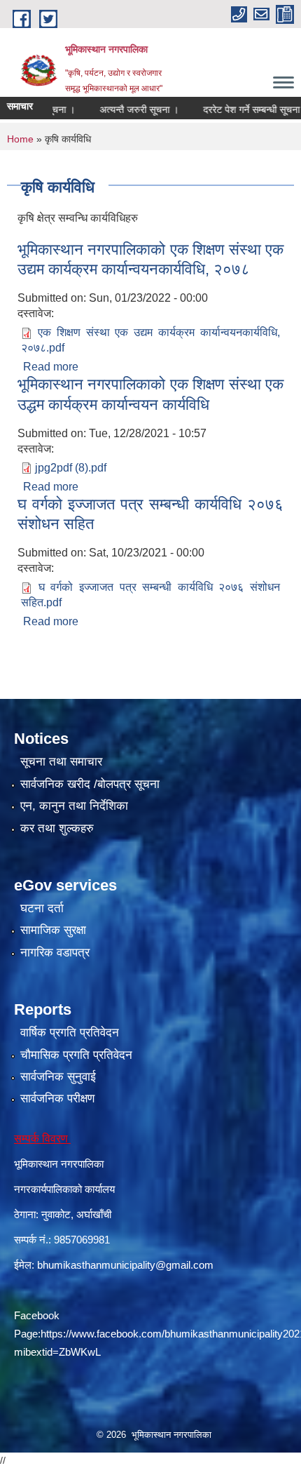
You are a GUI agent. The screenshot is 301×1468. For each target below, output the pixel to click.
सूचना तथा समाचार (61, 761)
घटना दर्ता (42, 908)
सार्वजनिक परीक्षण (57, 1098)
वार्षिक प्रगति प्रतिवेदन (69, 1032)
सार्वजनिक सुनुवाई (58, 1076)
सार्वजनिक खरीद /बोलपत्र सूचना (90, 784)
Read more (50, 367)
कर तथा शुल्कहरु (57, 828)
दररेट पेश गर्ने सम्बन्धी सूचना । (242, 109)
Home (20, 139)
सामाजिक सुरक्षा (53, 930)
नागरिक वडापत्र (55, 952)
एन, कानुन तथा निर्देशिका (74, 806)
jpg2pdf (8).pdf (70, 468)
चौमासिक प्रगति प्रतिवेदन (76, 1055)
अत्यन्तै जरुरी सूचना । (125, 109)
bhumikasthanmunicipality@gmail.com (125, 1265)
